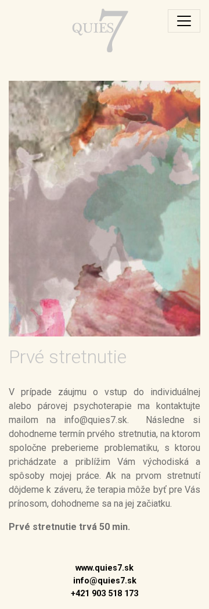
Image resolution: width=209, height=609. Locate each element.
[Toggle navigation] (184, 21)
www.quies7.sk (104, 568)
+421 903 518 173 (104, 594)
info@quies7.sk (104, 581)
